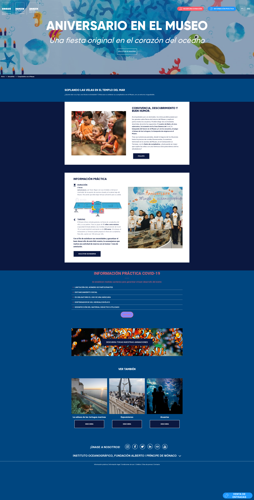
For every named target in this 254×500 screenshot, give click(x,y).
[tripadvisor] (157, 447)
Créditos (138, 464)
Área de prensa (147, 464)
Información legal (114, 464)
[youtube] (165, 447)
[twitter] (142, 447)
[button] (127, 287)
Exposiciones (127, 417)
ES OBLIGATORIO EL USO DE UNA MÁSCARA (93, 297)
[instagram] (128, 447)
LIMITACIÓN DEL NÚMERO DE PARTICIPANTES (94, 287)
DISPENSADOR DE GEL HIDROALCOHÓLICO (92, 302)
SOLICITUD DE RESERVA (127, 51)
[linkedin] (150, 447)
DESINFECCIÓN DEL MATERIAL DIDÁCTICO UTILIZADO (97, 307)
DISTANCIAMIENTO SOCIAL (86, 292)
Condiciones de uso (128, 464)
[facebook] (135, 447)
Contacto (157, 464)
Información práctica (101, 464)
